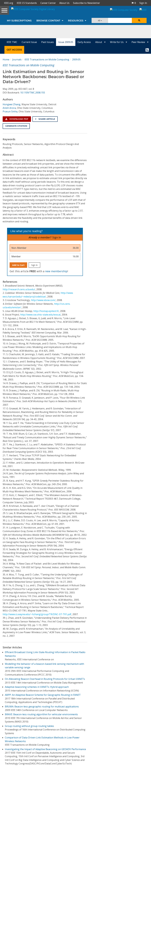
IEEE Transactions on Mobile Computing (46, 59)
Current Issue (29, 42)
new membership (56, 271)
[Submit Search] (139, 20)
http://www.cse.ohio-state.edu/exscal (40, 314)
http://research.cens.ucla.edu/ (19, 289)
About (99, 42)
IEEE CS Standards (27, 3)
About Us (64, 3)
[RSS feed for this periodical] (147, 50)
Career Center (48, 3)
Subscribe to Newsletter (86, 3)
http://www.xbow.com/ (43, 300)
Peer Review (139, 42)
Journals (17, 59)
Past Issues (47, 42)
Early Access (84, 42)
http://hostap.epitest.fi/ (46, 311)
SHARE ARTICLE (46, 119)
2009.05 (76, 59)
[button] (134, 3)
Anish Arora (9, 108)
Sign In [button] (143, 3)
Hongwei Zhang (11, 104)
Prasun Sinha (10, 111)
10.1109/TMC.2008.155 (32, 92)
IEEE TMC (12, 42)
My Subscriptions (19, 20)
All (99, 20)
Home (6, 59)
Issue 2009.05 (65, 42)
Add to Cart (18, 265)
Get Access (14, 49)
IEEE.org (8, 3)
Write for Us (117, 42)
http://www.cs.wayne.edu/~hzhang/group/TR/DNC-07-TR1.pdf (37, 614)
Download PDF (18, 119)
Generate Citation (16, 126)
